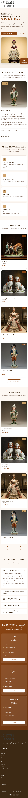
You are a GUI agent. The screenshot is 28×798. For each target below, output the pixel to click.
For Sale (2, 755)
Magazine (3, 764)
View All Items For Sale (14, 381)
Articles (2, 766)
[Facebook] (10, 795)
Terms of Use (3, 784)
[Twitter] (14, 795)
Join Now (14, 659)
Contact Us (3, 777)
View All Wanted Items (14, 548)
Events (2, 771)
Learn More (22, 33)
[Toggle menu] (25, 4)
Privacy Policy (3, 782)
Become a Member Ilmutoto (9, 33)
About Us (3, 753)
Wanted (2, 757)
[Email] (17, 795)
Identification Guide (5, 769)
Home (2, 751)
